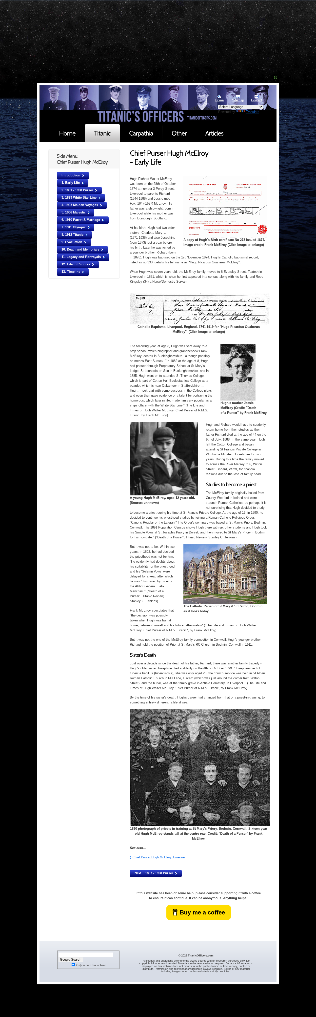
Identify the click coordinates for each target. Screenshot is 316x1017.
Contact (256, 100)
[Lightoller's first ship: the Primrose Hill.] (200, 296)
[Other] (179, 133)
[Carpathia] (141, 133)
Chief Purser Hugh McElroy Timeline (159, 857)
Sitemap (238, 100)
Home (219, 100)
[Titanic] (102, 133)
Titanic (64, 105)
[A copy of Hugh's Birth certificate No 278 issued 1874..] (225, 179)
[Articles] (214, 133)
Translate (252, 112)
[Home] (67, 133)
